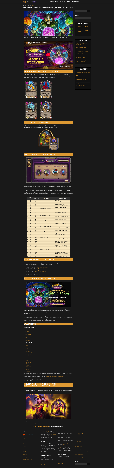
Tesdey (27, 331)
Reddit (79, 31)
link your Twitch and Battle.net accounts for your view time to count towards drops (53, 391)
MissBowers (28, 355)
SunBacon (28, 351)
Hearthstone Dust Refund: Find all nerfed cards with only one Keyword (82, 85)
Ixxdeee (27, 365)
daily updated (53, 434)
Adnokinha (28, 334)
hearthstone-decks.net (80, 433)
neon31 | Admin (61, 463)
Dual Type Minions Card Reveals (42, 270)
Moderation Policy (79, 457)
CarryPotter (28, 362)
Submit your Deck (27, 457)
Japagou (28, 335)
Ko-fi (87, 33)
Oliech (27, 368)
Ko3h (27, 339)
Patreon (86, 26)
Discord (79, 26)
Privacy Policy (78, 441)
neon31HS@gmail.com (28, 459)
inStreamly (43, 464)
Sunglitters (28, 369)
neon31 (32, 5)
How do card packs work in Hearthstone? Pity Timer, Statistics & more (81, 80)
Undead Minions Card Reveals (42, 267)
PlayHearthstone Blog (32, 423)
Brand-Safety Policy (79, 454)
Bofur (27, 348)
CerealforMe (28, 330)
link (44, 459)
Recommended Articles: (83, 69)
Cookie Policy (78, 449)
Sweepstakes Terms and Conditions (82, 451)
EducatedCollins (29, 352)
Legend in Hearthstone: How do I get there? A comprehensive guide (83, 74)
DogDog (28, 349)
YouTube (25, 449)
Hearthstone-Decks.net (45, 431)
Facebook (25, 441)
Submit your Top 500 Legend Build (41, 426)
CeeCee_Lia (28, 354)
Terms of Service (78, 446)
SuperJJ (27, 363)
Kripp (27, 345)
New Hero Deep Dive (40, 268)
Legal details (78, 443)
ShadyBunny (28, 366)
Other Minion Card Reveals (40, 271)
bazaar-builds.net (78, 434)
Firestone (42, 461)
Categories (77, 15)
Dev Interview (39, 274)
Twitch (24, 451)
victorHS (28, 333)
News (37, 5)
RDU (27, 360)
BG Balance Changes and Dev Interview (44, 273)
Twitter (79, 29)
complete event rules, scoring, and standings (54, 376)
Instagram (25, 454)
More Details (60, 447)
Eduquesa (28, 337)
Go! (89, 10)
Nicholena (28, 346)
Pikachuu (28, 340)
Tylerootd (28, 371)
